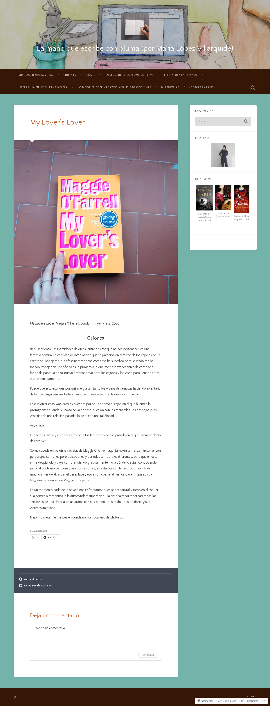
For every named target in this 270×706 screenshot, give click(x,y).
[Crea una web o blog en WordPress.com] (15, 697)
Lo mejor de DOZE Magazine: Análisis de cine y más (114, 87)
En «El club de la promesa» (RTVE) (129, 75)
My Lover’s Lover (57, 122)
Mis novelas (170, 87)
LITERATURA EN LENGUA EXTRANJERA (43, 87)
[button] (204, 204)
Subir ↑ (252, 696)
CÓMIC (91, 75)
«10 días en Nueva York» (36, 75)
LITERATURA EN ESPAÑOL (180, 75)
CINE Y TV (69, 75)
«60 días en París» (202, 87)
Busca (253, 87)
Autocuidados (33, 579)
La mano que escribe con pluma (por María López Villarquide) (135, 48)
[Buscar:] (223, 121)
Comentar (148, 654)
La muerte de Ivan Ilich (38, 585)
